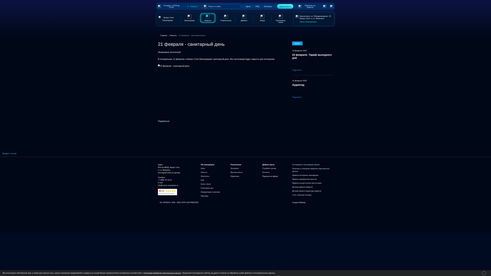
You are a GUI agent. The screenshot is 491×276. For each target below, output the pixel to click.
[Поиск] (205, 6)
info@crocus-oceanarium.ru (168, 185)
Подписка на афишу (270, 176)
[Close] (484, 273)
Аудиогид (298, 84)
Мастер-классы (236, 172)
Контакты (268, 6)
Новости (204, 172)
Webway (302, 202)
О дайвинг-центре (269, 168)
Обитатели (205, 176)
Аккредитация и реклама (210, 192)
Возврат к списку (9, 153)
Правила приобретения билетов (304, 179)
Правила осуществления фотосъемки (307, 183)
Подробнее (297, 70)
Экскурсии (235, 168)
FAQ (257, 6)
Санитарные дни (207, 188)
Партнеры (204, 196)
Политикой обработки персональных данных (162, 273)
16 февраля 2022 (299, 51)
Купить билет (285, 6)
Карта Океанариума (308, 22)
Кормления (235, 176)
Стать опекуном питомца (301, 195)
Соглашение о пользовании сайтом (305, 165)
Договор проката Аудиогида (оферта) (306, 191)
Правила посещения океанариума (305, 175)
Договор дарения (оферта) (302, 187)
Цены (248, 6)
